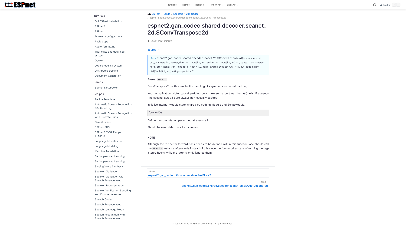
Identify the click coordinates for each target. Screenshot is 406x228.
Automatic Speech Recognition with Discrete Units (113, 115)
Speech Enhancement (108, 204)
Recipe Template (105, 99)
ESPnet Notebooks (106, 87)
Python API (214, 5)
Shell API (231, 5)
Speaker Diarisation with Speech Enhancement (109, 178)
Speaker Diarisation (106, 171)
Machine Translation (107, 151)
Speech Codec (103, 199)
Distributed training (106, 70)
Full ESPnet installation (108, 21)
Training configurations (108, 36)
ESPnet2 (100, 26)
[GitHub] (374, 4)
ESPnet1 (100, 31)
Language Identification (109, 141)
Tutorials (172, 5)
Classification (103, 122)
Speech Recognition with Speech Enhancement (110, 216)
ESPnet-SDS (102, 127)
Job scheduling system (108, 65)
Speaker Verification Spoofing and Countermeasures (113, 192)
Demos (185, 5)
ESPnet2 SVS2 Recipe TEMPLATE (108, 134)
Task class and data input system (110, 53)
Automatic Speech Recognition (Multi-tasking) (113, 106)
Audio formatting (105, 46)
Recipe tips (101, 41)
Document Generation (108, 75)
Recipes (199, 5)
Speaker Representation (109, 185)
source (151, 49)
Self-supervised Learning (110, 156)
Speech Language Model (109, 209)
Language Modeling (106, 146)
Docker (99, 60)
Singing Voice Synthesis (109, 166)
